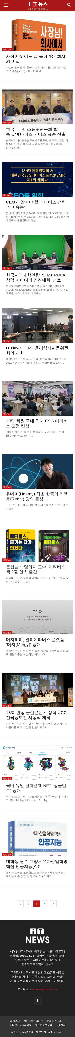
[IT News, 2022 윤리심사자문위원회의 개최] (37, 325)
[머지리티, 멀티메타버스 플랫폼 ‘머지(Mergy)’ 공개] (37, 617)
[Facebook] (38, 1001)
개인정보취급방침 (33, 1020)
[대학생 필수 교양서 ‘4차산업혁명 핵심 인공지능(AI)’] (37, 837)
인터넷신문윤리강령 (20, 1025)
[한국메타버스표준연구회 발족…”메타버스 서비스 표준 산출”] (37, 106)
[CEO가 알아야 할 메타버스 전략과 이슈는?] (37, 179)
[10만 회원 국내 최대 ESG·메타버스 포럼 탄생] (37, 398)
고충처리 (60, 1025)
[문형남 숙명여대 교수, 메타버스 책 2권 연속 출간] (37, 544)
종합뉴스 (7, 49)
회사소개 (15, 1020)
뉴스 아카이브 (54, 1020)
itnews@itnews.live (45, 989)
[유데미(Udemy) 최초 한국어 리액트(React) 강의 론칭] (37, 471)
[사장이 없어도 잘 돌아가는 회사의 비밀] (37, 33)
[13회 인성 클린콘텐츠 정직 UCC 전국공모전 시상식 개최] (37, 690)
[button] (69, 5)
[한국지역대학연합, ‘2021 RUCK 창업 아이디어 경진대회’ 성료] (37, 252)
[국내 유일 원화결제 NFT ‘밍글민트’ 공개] (37, 763)
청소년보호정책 (43, 1025)
